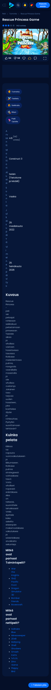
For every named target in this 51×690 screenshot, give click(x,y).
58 (18, 58)
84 (9, 58)
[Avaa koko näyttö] (44, 58)
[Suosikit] (32, 5)
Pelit (4, 14)
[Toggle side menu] (3, 5)
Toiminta (13, 14)
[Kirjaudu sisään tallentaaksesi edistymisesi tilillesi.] (29, 58)
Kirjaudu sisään (43, 5)
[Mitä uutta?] (25, 5)
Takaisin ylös (39, 685)
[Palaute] (35, 58)
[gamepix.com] (11, 5)
